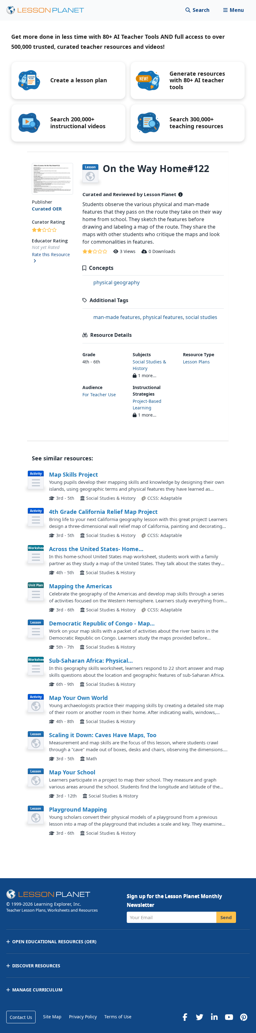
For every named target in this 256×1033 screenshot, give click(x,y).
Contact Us (21, 1017)
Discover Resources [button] (36, 966)
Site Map (52, 1017)
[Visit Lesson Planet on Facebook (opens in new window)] (185, 1017)
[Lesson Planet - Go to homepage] (48, 10)
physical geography (116, 282)
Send (226, 917)
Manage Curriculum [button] (37, 990)
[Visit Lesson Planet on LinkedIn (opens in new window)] (214, 1017)
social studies (201, 317)
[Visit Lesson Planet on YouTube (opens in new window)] (229, 1017)
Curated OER (47, 208)
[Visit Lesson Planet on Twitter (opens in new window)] (199, 1017)
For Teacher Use (99, 395)
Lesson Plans (196, 362)
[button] (233, 10)
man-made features (116, 317)
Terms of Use (117, 1017)
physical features (163, 317)
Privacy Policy (83, 1017)
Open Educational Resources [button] (54, 941)
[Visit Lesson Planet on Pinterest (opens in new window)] (243, 1017)
